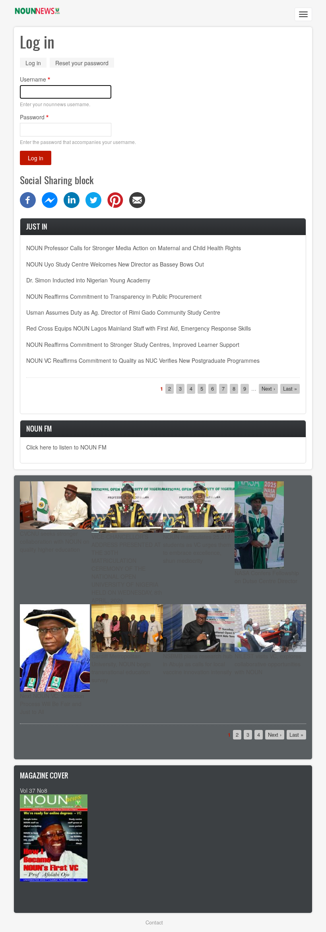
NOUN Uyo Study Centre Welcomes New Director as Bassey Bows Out (115, 264)
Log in (36, 63)
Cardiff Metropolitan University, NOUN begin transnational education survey (121, 668)
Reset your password (82, 63)
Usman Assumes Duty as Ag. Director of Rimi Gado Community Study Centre (123, 312)
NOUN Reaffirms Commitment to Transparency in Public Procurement (114, 296)
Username (33, 79)
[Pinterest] (115, 199)
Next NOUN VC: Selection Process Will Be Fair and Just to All (52, 704)
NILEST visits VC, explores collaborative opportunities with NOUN (268, 664)
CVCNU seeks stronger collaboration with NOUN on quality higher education (54, 541)
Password (32, 117)
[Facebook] (28, 199)
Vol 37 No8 (33, 790)
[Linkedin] (72, 199)
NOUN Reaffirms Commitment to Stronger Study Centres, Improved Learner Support (132, 344)
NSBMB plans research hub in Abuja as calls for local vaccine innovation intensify (198, 664)
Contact (154, 922)
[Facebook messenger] (50, 199)
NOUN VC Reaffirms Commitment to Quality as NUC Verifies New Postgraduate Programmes (143, 360)
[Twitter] (93, 199)
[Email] (137, 199)
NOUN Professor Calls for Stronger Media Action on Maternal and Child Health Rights (133, 248)
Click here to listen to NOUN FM (66, 447)
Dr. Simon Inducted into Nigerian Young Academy (88, 280)
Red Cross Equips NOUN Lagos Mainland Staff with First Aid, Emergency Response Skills (138, 328)
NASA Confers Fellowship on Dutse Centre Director (267, 577)
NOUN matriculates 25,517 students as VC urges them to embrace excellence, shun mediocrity (197, 548)
